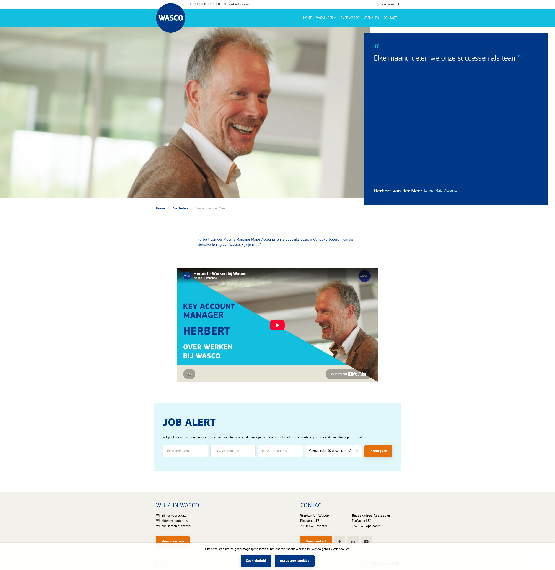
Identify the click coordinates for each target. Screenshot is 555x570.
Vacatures (325, 18)
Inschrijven (378, 451)
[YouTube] (366, 541)
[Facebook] (339, 541)
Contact (390, 18)
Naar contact (316, 541)
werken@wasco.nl (240, 4)
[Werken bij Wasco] (170, 18)
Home (307, 18)
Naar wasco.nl (390, 4)
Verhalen (371, 18)
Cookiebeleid (256, 561)
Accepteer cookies (294, 561)
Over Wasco (349, 18)
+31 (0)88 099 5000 (206, 4)
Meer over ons (172, 541)
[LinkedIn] (353, 541)
